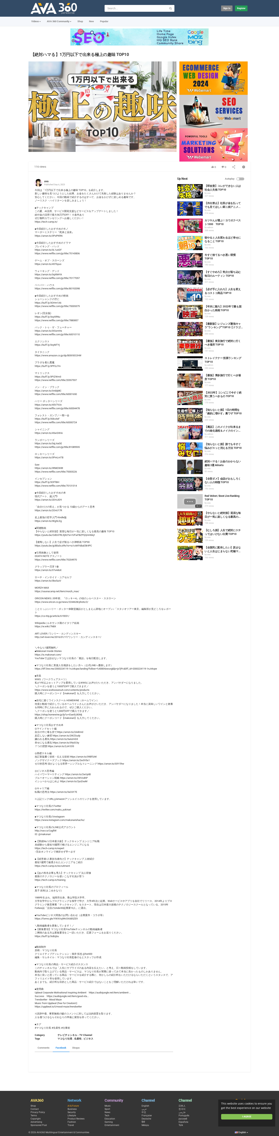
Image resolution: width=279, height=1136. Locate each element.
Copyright (36, 1118)
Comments (44, 1047)
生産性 (78, 1038)
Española (183, 1122)
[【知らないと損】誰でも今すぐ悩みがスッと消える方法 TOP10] (190, 449)
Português (184, 1115)
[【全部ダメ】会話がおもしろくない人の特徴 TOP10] (190, 484)
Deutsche (146, 1118)
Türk (181, 1125)
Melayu (145, 1125)
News (107, 1112)
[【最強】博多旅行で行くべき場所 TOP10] (190, 381)
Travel (71, 1125)
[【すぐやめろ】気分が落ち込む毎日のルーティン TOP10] (190, 277)
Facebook (61, 1047)
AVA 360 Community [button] (58, 21)
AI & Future (73, 1106)
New (91, 21)
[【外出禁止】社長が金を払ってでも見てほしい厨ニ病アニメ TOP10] (190, 208)
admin (210, 227)
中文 (144, 1112)
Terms (34, 1115)
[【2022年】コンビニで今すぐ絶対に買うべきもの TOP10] (190, 398)
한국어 (182, 1109)
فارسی (182, 1112)
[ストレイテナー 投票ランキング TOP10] (190, 363)
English (145, 1106)
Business (72, 1109)
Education (110, 1118)
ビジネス (88, 1038)
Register (241, 8)
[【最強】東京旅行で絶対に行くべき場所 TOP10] (190, 346)
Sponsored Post (39, 1125)
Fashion (72, 1122)
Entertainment (112, 1125)
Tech (107, 1115)
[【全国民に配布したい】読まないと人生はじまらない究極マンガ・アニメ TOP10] (190, 553)
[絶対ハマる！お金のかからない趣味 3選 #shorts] (190, 467)
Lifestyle (72, 1115)
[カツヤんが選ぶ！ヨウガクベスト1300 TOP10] (190, 226)
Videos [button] (35, 21)
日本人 (182, 1106)
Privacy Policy (38, 1112)
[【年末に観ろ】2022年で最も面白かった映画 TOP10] (190, 312)
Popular (104, 21)
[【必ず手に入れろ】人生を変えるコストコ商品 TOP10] (190, 294)
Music (108, 1106)
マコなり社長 (65, 1038)
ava (46, 181)
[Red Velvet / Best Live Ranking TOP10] (190, 501)
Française (147, 1115)
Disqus (76, 1047)
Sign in (226, 8)
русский (183, 1118)
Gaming (109, 1122)
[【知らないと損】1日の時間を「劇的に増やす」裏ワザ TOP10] (190, 415)
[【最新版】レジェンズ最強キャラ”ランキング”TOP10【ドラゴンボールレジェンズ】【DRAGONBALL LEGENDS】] (190, 329)
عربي (144, 1109)
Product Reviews (76, 1118)
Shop (80, 21)
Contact (35, 1109)
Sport (107, 1109)
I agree (246, 1116)
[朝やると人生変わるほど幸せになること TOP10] (190, 243)
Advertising (36, 1122)
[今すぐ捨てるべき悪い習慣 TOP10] (190, 260)
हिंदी (143, 1122)
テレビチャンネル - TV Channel (75, 1035)
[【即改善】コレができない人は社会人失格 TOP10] (190, 191)
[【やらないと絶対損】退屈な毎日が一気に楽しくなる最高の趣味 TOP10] (190, 518)
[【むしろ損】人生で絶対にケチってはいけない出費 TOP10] (190, 535)
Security (72, 1112)
